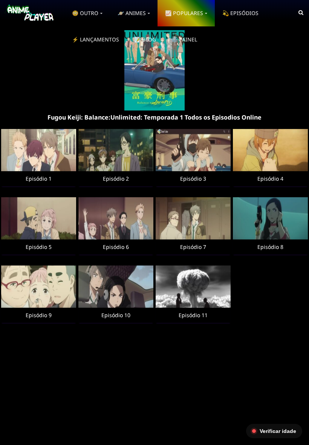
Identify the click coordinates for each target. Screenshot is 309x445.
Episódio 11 (193, 315)
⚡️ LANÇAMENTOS (95, 39)
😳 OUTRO (85, 13)
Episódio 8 (270, 246)
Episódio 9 (39, 315)
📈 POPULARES (184, 13)
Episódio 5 (39, 246)
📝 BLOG (145, 39)
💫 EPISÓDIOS (240, 13)
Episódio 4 (270, 178)
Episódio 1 (39, 178)
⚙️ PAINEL (184, 39)
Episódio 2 (116, 178)
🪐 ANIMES (132, 13)
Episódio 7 (193, 246)
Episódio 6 (116, 246)
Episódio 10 (115, 315)
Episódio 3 (193, 178)
